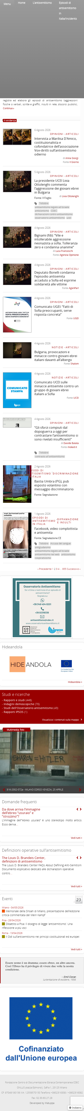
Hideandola (74, 682)
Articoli (72, 134)
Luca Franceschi (64, 251)
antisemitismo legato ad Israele (52, 207)
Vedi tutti (75, 838)
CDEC (54, 210)
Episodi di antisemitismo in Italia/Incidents (68, 10)
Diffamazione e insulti (68, 521)
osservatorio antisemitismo (50, 217)
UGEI (76, 318)
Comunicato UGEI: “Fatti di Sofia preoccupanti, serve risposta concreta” (53, 310)
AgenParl (74, 288)
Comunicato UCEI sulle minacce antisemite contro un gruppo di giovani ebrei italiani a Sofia (56, 388)
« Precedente (45, 569)
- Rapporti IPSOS (12, 712)
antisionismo (42, 210)
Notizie (57, 347)
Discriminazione (66, 473)
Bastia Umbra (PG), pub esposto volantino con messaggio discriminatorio (54, 485)
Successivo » (73, 569)
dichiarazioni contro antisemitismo (53, 214)
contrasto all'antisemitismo (49, 456)
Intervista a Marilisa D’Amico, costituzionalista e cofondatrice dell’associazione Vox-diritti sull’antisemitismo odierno (56, 146)
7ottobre (43, 203)
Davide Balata (71, 443)
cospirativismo (43, 557)
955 (64, 569)
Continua (8, 108)
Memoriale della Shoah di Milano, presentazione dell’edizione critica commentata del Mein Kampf (41, 913)
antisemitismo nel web (47, 554)
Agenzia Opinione (69, 255)
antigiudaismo (42, 547)
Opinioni (56, 134)
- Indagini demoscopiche (18, 704)
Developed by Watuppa (42, 1103)
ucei (69, 217)
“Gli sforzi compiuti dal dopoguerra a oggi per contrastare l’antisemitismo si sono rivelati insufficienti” (56, 433)
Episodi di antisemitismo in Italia (39, 473)
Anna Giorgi (71, 158)
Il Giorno (74, 162)
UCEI (76, 397)
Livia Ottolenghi (70, 196)
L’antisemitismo (42, 3)
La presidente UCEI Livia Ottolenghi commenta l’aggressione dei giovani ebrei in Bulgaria (56, 186)
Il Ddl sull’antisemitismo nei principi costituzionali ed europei (42, 936)
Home (21, 3)
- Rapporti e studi (13, 700)
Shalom (75, 363)
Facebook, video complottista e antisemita (56, 530)
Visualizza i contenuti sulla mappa (60, 719)
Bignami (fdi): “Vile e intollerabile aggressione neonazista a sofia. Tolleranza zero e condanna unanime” (56, 241)
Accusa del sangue (60, 543)
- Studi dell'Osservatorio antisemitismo (27, 708)
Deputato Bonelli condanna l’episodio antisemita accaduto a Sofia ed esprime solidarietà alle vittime (55, 278)
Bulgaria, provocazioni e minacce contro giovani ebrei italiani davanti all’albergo (55, 356)
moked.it (72, 447)
